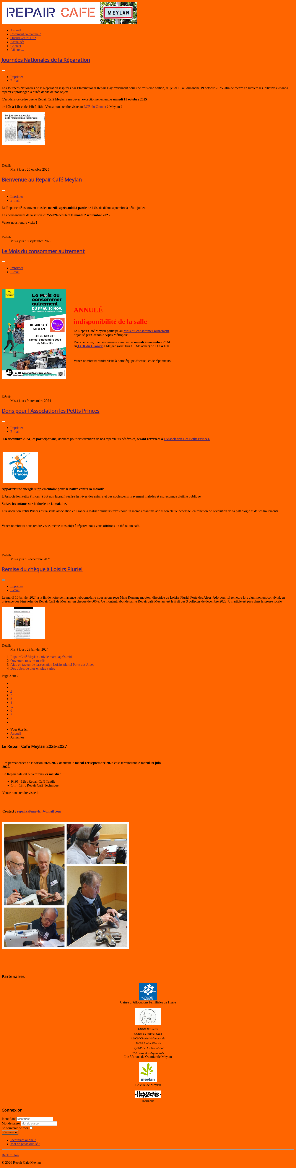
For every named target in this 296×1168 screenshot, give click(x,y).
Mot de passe (11, 1123)
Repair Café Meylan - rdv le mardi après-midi (41, 657)
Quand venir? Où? (23, 38)
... (11, 706)
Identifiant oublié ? (23, 1140)
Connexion (10, 1132)
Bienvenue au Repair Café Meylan (42, 179)
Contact (15, 46)
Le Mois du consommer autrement (43, 251)
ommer (148, 331)
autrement (161, 331)
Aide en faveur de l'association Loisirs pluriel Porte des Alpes (52, 664)
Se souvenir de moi (15, 1128)
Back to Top (10, 1155)
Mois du (129, 331)
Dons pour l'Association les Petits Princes (50, 410)
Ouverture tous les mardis (27, 660)
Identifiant (9, 1119)
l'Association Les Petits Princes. (187, 439)
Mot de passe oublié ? (25, 1144)
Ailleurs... (17, 50)
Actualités (17, 42)
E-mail (15, 80)
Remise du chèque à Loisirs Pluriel (42, 569)
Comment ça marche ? (25, 34)
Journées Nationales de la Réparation (46, 59)
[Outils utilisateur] (3, 70)
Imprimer (16, 77)
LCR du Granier (95, 106)
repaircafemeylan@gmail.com (39, 811)
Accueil (15, 30)
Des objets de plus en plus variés (32, 668)
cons (139, 331)
